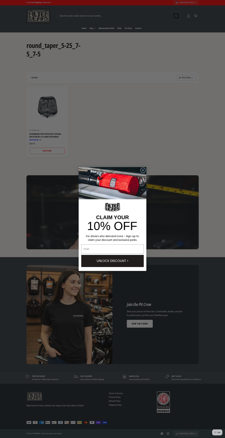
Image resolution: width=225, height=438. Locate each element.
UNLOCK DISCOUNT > (113, 261)
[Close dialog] (143, 170)
